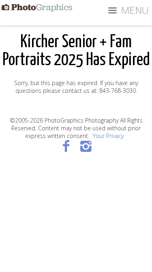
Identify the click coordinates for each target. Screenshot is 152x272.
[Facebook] (66, 145)
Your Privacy (108, 136)
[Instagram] (86, 145)
